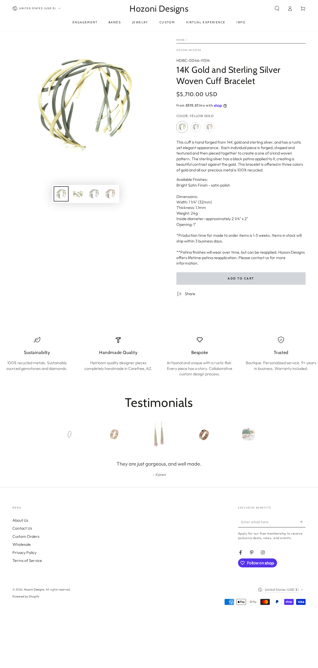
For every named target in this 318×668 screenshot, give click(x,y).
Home (180, 39)
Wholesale (21, 544)
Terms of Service (27, 560)
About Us (20, 520)
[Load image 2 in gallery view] (77, 193)
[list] (159, 357)
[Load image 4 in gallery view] (110, 193)
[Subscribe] (303, 521)
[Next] (260, 434)
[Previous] (58, 434)
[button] (277, 8)
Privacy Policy (24, 552)
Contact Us (22, 528)
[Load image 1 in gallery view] (61, 193)
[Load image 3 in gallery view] (93, 193)
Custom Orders (26, 536)
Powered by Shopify (25, 596)
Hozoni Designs (188, 50)
